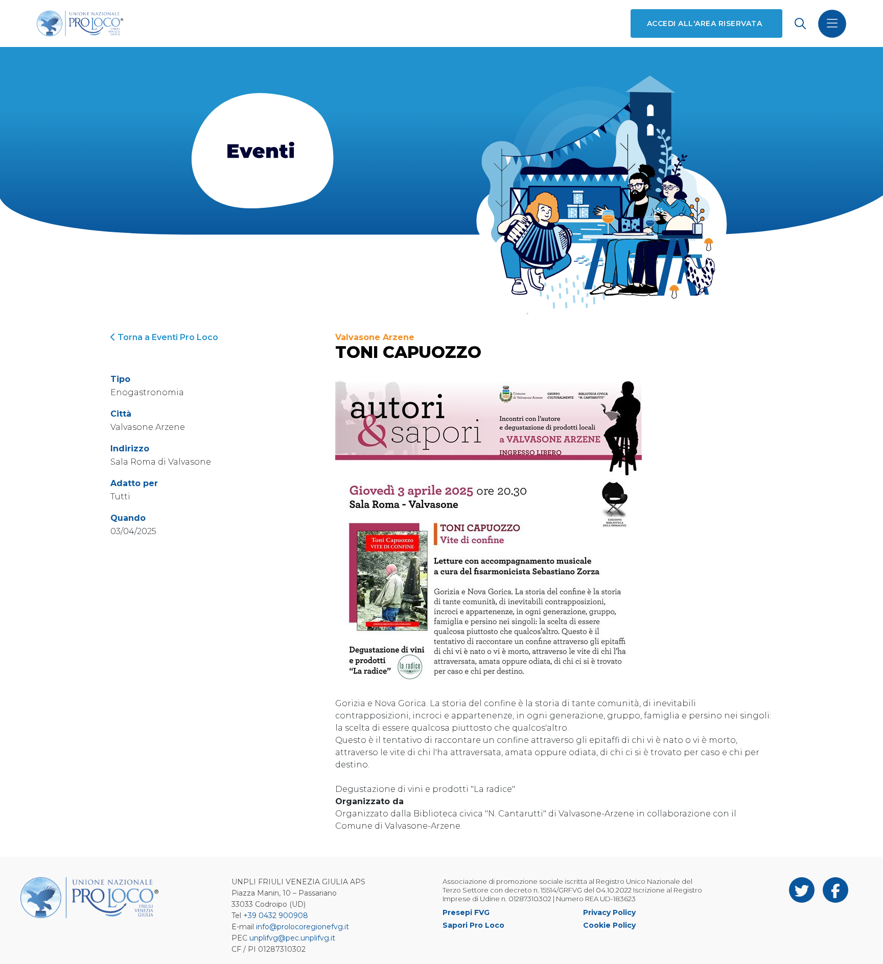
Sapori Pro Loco (473, 925)
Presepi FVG (466, 912)
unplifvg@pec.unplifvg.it (292, 938)
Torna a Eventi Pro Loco (166, 337)
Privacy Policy (609, 912)
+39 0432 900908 (275, 915)
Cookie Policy (609, 925)
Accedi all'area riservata (704, 23)
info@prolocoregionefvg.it (302, 926)
